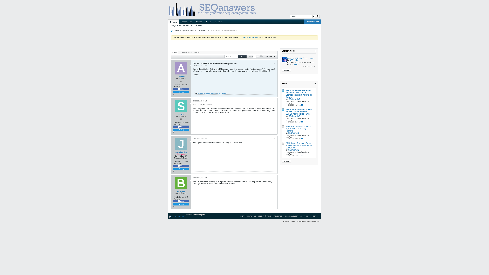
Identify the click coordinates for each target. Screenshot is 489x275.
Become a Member (291, 216)
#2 (274, 101)
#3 (274, 139)
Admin (269, 216)
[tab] (174, 52)
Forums (173, 22)
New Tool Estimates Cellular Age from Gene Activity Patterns (298, 128)
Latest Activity (186, 52)
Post (182, 92)
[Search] (317, 16)
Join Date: (177, 85)
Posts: (176, 87)
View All (286, 70)
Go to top (314, 216)
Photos (197, 52)
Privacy (261, 216)
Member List (187, 26)
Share (182, 89)
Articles (199, 22)
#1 (274, 63)
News (208, 22)
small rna (220, 93)
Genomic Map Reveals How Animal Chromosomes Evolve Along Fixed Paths (299, 111)
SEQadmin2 (294, 60)
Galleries (218, 22)
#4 (274, 178)
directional (207, 93)
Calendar (198, 26)
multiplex (213, 93)
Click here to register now (248, 37)
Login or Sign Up (312, 22)
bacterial (200, 93)
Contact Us (251, 216)
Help (242, 216)
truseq (225, 93)
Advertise (278, 216)
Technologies (186, 22)
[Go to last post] (302, 105)
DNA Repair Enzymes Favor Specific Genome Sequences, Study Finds (299, 145)
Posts (174, 52)
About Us (304, 216)
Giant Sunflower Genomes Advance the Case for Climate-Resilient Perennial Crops (299, 93)
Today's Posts (176, 26)
